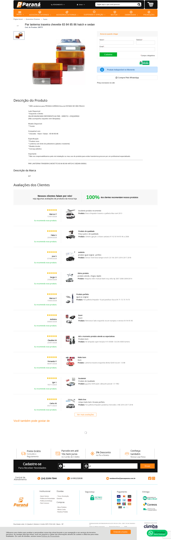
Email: (102, 46)
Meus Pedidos (62, 507)
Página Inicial (18, 19)
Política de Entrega (46, 501)
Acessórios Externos (33, 19)
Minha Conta (61, 509)
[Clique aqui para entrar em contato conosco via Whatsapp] (157, 533)
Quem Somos (44, 496)
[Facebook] (149, 478)
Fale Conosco (44, 503)
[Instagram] (153, 478)
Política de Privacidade (50, 536)
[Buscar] (139, 4)
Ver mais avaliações (85, 414)
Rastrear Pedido (62, 512)
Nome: (102, 40)
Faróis (45, 19)
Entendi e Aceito (120, 532)
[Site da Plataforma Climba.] (151, 525)
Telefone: (139, 40)
